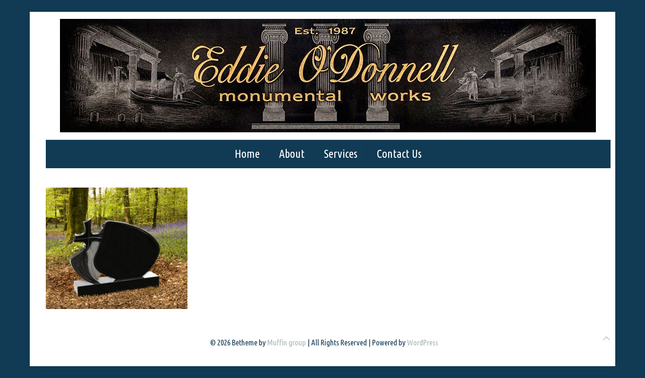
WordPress (422, 342)
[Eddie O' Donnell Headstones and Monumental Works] (328, 75)
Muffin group (286, 342)
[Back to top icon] (607, 338)
